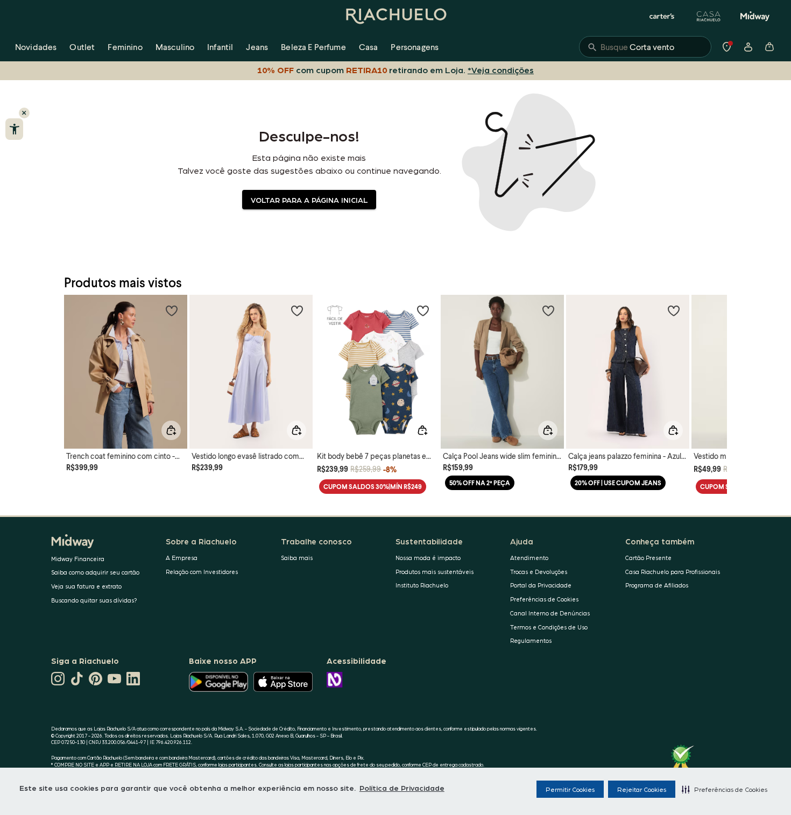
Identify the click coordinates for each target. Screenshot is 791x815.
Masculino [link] (175, 46)
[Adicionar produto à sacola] (171, 430)
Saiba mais (297, 558)
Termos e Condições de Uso (549, 627)
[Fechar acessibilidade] (24, 113)
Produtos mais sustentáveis (435, 572)
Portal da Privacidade (540, 585)
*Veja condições (501, 69)
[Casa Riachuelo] (708, 16)
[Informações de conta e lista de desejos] (748, 47)
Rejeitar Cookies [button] (641, 789)
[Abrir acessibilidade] (14, 129)
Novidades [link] (35, 46)
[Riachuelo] (395, 16)
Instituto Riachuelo (422, 585)
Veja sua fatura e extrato (86, 586)
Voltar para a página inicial (309, 199)
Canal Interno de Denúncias (550, 613)
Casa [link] (368, 46)
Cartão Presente (648, 558)
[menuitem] (35, 47)
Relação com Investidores (202, 572)
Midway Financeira (77, 559)
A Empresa (181, 558)
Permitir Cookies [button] (570, 789)
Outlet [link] (82, 46)
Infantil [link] (220, 46)
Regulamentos (531, 640)
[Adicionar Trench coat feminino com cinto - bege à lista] (171, 310)
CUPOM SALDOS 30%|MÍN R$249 (372, 487)
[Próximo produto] (713, 362)
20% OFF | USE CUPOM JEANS (618, 483)
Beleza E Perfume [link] (313, 46)
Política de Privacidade (401, 787)
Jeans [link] (257, 46)
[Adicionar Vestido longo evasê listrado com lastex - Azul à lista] (297, 310)
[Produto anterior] (78, 362)
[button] (724, 789)
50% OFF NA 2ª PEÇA (479, 483)
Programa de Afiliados (656, 585)
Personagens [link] (415, 46)
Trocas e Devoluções (538, 572)
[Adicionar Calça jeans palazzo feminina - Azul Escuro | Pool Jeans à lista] (673, 310)
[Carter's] (662, 16)
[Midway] (754, 16)
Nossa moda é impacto (428, 558)
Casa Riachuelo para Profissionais (672, 572)
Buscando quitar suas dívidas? (94, 600)
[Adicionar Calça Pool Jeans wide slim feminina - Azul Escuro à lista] (548, 310)
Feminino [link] (125, 46)
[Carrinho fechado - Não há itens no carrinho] (769, 47)
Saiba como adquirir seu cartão (95, 572)
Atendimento (529, 558)
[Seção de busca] (645, 47)
